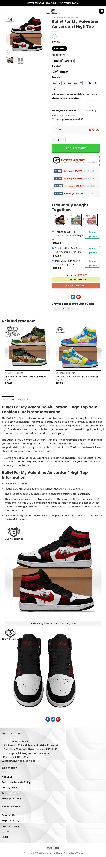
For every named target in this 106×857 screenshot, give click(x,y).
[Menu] (3, 11)
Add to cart (75, 148)
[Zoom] (10, 51)
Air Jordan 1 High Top (65, 17)
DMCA (5, 831)
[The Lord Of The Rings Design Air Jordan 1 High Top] (27, 347)
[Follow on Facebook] (47, 719)
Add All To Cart (75, 285)
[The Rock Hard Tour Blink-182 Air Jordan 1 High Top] (78, 347)
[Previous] (10, 35)
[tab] (8, 399)
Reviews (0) (23, 399)
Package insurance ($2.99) (69, 119)
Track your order (11, 798)
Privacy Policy (9, 787)
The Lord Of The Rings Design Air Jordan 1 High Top (26, 378)
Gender (56, 66)
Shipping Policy (10, 820)
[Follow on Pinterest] (78, 297)
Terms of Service (11, 793)
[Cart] (101, 11)
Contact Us (8, 815)
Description (8, 399)
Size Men (57, 76)
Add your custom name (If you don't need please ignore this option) (75, 96)
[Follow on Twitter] (73, 297)
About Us (7, 776)
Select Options (92, 234)
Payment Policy (10, 826)
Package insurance (62, 110)
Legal (5, 836)
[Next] (41, 35)
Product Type (60, 54)
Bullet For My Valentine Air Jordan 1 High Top (67, 235)
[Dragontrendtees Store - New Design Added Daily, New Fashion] (53, 11)
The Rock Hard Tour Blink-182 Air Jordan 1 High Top (77, 378)
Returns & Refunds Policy (16, 782)
